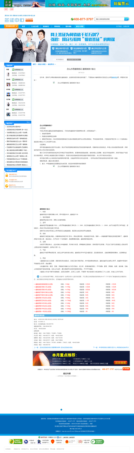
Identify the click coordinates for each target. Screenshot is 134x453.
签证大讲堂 (79, 26)
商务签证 (57, 26)
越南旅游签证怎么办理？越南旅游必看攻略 (18, 144)
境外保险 (68, 26)
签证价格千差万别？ (74, 59)
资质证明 (126, 26)
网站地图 (52, 449)
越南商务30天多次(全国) (43, 298)
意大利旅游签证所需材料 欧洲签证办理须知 (18, 135)
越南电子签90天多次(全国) (44, 295)
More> (28, 122)
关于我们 (119, 26)
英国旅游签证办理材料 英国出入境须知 (18, 165)
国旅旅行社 (17, 449)
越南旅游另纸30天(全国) (43, 289)
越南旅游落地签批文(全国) (44, 284)
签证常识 (51, 64)
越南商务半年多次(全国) (43, 309)
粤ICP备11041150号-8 (76, 428)
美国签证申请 (60, 449)
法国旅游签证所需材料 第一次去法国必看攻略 (18, 129)
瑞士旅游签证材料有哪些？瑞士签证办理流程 (18, 150)
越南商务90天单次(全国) (43, 303)
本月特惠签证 (60, 59)
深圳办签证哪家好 (44, 449)
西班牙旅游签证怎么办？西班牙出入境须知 (18, 141)
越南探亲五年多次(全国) (43, 300)
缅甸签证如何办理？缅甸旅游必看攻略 (18, 138)
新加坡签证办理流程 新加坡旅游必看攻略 (18, 162)
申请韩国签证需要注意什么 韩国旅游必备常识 (114, 347)
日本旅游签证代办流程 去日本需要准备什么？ (18, 153)
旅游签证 (46, 26)
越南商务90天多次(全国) (43, 306)
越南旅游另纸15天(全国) (43, 287)
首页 (23, 26)
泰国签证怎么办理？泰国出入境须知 (18, 156)
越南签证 (114, 77)
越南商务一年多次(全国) (43, 311)
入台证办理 (34, 26)
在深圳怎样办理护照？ (14, 127)
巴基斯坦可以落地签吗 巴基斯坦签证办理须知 (18, 147)
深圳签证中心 (25, 449)
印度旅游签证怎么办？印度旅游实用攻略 (18, 159)
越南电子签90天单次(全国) (44, 292)
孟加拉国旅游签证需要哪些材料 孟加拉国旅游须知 (56, 347)
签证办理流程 (34, 449)
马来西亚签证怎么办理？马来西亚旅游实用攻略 (18, 132)
